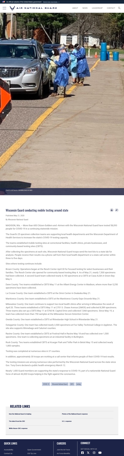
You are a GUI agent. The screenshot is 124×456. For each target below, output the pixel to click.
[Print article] (111, 210)
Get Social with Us (89, 449)
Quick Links (10, 443)
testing (79, 384)
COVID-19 (46, 384)
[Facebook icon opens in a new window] (82, 453)
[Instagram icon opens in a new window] (94, 453)
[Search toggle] (120, 8)
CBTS (72, 384)
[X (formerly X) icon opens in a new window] (88, 453)
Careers (61, 443)
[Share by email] (116, 210)
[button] (51, 2)
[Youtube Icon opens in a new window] (100, 453)
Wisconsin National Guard (59, 384)
